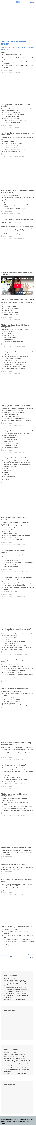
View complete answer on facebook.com (11, 873)
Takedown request (7, 70)
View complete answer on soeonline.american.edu (14, 238)
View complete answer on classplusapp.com (12, 452)
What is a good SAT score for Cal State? (15, 987)
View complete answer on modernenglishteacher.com (15, 571)
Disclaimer (21, 1121)
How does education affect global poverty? (15, 980)
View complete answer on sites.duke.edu (11, 425)
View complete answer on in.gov (9, 485)
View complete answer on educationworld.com (13, 544)
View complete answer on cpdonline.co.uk (12, 759)
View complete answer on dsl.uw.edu (10, 72)
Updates (3, 1123)
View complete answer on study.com (10, 319)
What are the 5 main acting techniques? (15, 999)
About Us (14, 1121)
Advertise (3, 1121)
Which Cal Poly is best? (10, 978)
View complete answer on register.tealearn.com (13, 815)
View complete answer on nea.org (10, 788)
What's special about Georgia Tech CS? (15, 982)
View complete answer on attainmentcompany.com (14, 346)
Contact (9, 1121)
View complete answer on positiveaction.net (12, 156)
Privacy (27, 1121)
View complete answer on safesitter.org (11, 683)
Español (32, 2)
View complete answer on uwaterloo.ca (11, 950)
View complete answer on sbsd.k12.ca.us (11, 858)
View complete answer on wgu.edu (10, 127)
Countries (10, 47)
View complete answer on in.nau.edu (10, 213)
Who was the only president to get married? (16, 989)
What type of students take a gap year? (15, 984)
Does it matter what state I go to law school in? (17, 986)
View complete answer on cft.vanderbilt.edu (12, 894)
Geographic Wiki (18, 47)
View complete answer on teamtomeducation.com (14, 654)
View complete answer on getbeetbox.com (12, 710)
